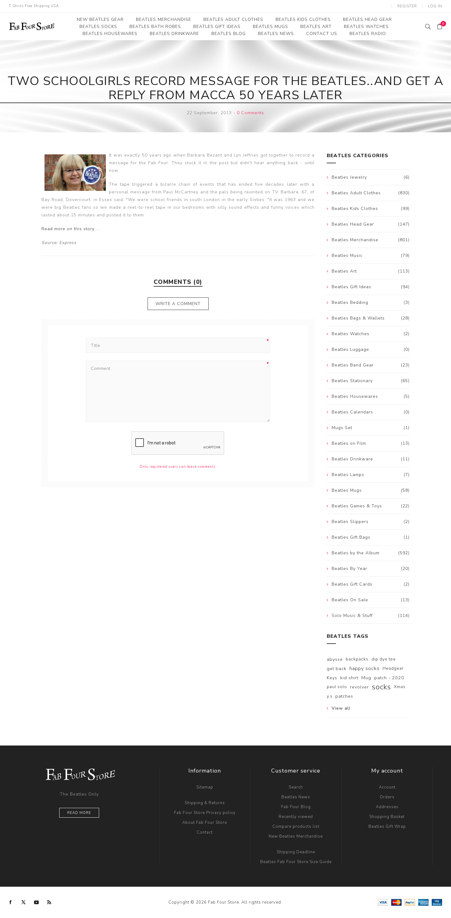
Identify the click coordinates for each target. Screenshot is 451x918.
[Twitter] (24, 902)
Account (387, 787)
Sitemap (204, 787)
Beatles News (295, 797)
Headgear (393, 668)
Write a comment (178, 304)
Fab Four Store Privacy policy (205, 812)
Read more (79, 813)
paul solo (337, 687)
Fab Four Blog (296, 807)
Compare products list (295, 826)
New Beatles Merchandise (296, 836)
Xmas (400, 687)
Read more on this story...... (71, 229)
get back (336, 668)
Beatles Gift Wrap (387, 826)
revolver (359, 687)
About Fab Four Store (204, 822)
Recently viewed (296, 816)
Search (296, 787)
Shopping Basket (387, 816)
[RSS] (49, 902)
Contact (205, 832)
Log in (435, 6)
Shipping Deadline (296, 852)
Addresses (387, 807)
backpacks (357, 659)
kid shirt (349, 678)
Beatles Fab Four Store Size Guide (296, 862)
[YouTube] (36, 902)
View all (341, 708)
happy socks (364, 668)
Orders (387, 797)
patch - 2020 (389, 678)
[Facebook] (11, 902)
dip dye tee (384, 659)
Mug (366, 678)
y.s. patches (340, 696)
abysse (335, 659)
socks (381, 686)
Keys (332, 678)
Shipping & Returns (205, 803)
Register (407, 6)
